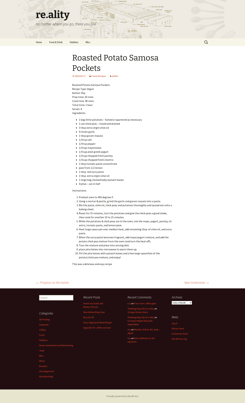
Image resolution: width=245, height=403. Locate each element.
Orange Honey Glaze (138, 312)
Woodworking (46, 376)
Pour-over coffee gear (145, 303)
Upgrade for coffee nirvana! (97, 327)
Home (39, 42)
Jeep (41, 350)
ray (129, 303)
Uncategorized (46, 371)
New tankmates (196, 282)
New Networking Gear (94, 312)
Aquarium (43, 324)
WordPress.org (179, 338)
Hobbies (74, 42)
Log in (175, 323)
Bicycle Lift (88, 317)
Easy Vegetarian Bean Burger (97, 322)
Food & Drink (55, 42)
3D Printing (44, 319)
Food (94, 76)
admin (115, 76)
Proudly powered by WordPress (122, 396)
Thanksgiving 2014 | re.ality (141, 308)
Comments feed (180, 333)
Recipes (102, 76)
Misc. (88, 42)
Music (42, 360)
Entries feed (178, 328)
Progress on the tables (52, 282)
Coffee (42, 329)
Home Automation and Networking (56, 345)
